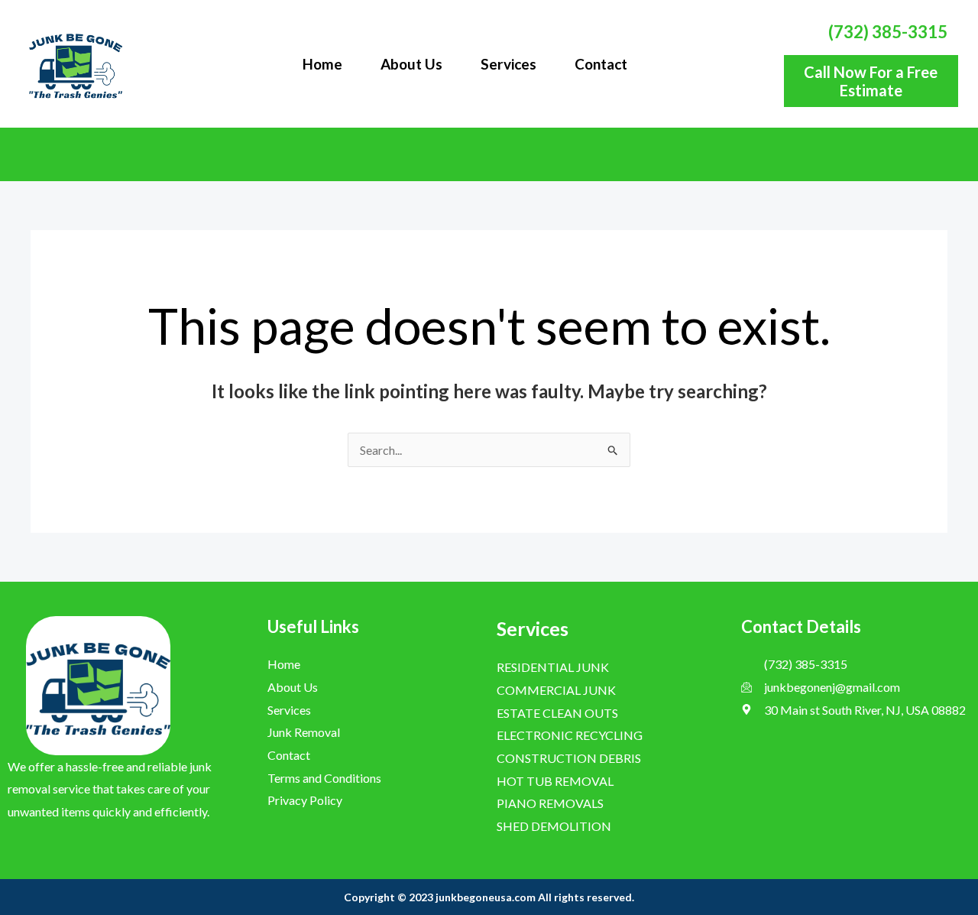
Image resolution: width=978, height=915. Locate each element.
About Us (411, 64)
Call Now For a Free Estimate (871, 81)
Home (322, 64)
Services (508, 64)
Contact (601, 64)
